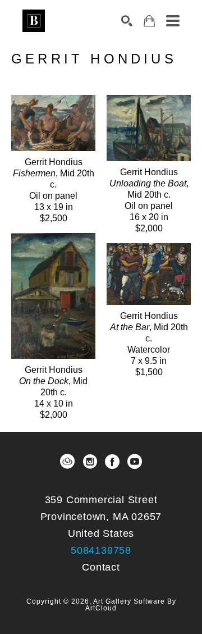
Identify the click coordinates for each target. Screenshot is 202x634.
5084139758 (101, 550)
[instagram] (89, 461)
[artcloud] (67, 461)
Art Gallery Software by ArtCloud (130, 604)
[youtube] (134, 461)
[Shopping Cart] (149, 21)
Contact (101, 567)
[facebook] (112, 461)
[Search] (126, 20)
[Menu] (173, 20)
